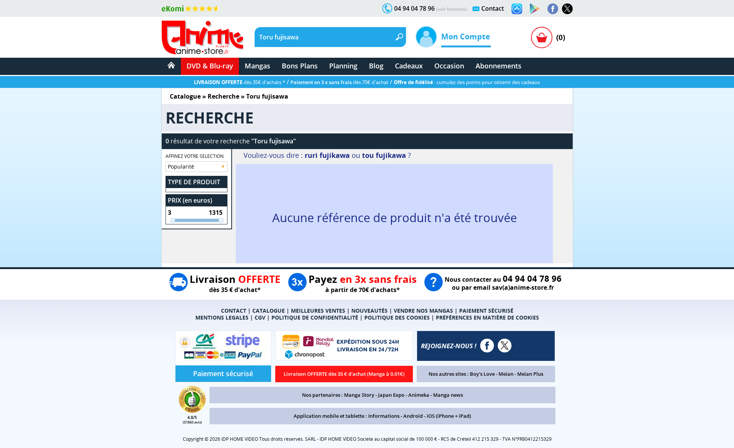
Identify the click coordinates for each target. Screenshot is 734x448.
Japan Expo (391, 394)
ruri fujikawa (327, 155)
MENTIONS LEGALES (221, 317)
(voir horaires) (451, 9)
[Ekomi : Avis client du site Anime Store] (192, 410)
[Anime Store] (202, 37)
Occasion (449, 65)
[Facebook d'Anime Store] (487, 345)
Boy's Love (482, 373)
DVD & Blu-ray (210, 65)
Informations (383, 415)
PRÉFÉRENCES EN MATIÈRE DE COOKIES (487, 317)
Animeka (418, 394)
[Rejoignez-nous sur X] (567, 8)
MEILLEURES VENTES (318, 310)
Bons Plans (300, 65)
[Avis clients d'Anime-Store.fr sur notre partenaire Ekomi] (190, 8)
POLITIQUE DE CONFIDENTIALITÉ (314, 317)
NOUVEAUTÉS (369, 310)
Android (413, 415)
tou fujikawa (384, 155)
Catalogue (185, 96)
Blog (376, 65)
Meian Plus (530, 373)
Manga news (448, 394)
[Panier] (541, 37)
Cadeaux (409, 65)
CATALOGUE (268, 310)
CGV (260, 317)
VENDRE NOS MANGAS (423, 310)
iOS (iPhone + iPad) (449, 415)
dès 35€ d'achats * (239, 82)
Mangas (257, 65)
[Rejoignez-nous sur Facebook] (552, 8)
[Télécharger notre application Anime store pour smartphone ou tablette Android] (535, 8)
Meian (506, 373)
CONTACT (233, 310)
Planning (343, 65)
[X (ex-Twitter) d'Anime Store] (505, 345)
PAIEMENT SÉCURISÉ (486, 310)
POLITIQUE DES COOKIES (397, 317)
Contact (492, 8)
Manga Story (359, 394)
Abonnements (498, 65)
